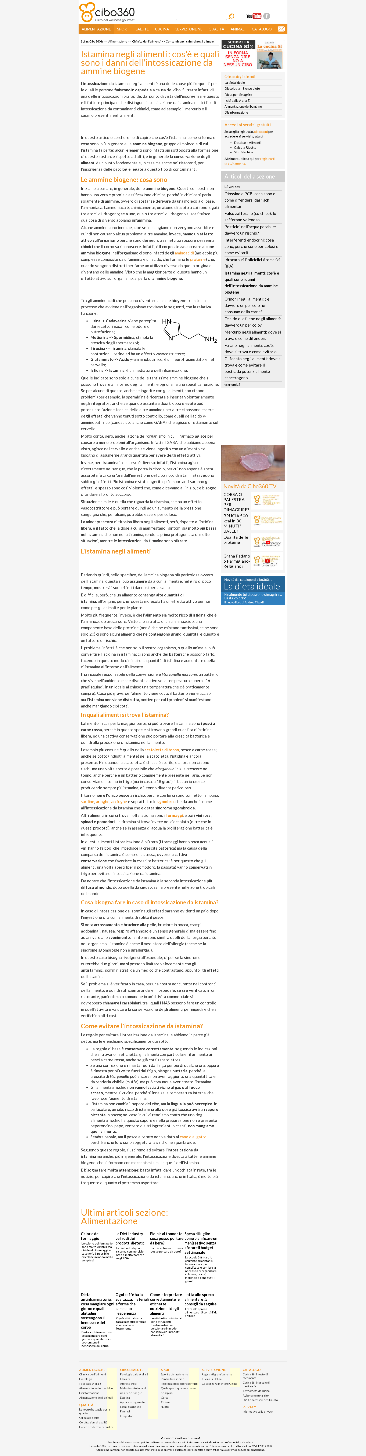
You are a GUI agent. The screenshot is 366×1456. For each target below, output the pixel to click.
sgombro (165, 801)
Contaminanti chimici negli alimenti (190, 41)
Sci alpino (167, 1393)
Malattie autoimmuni (133, 1388)
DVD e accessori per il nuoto (260, 1400)
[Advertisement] (253, 417)
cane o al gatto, (193, 1136)
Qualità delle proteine (235, 539)
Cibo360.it (96, 41)
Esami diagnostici (130, 1406)
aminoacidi (184, 252)
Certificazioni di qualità (93, 1422)
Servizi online (188, 29)
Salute (142, 29)
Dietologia (85, 1379)
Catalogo (262, 29)
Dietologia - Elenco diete (242, 88)
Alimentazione (96, 29)
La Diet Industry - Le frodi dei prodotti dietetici (130, 1238)
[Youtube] (254, 16)
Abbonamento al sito (256, 1395)
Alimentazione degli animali (96, 1397)
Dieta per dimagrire (238, 94)
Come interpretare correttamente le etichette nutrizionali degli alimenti (166, 1304)
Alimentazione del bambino (243, 106)
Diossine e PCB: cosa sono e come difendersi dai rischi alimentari (250, 200)
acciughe (119, 801)
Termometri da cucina (256, 1391)
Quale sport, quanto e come (178, 1388)
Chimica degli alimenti (146, 41)
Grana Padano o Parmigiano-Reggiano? (236, 561)
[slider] (248, 477)
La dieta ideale (235, 82)
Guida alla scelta (89, 1417)
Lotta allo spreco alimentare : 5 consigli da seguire (200, 1299)
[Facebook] (266, 16)
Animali (238, 29)
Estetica (125, 1397)
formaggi (174, 815)
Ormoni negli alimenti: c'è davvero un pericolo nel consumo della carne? (247, 305)
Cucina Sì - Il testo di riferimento (255, 1376)
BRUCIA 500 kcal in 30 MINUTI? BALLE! (235, 523)
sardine (87, 801)
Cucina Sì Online (212, 1379)
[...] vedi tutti (232, 186)
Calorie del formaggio (90, 1236)
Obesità (125, 1379)
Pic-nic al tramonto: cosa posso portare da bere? (166, 1238)
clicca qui (261, 131)
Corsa (164, 1397)
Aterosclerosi (128, 1383)
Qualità (216, 29)
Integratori (126, 1416)
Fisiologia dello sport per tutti (179, 1383)
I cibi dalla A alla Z (237, 100)
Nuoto (165, 1406)
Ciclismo (166, 1402)
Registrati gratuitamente (217, 1374)
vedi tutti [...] (232, 384)
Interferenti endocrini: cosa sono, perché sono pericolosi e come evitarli (251, 246)
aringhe (103, 801)
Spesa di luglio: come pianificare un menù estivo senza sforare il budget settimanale (200, 1243)
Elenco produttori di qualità (96, 1427)
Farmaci (125, 1411)
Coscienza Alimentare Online (219, 1383)
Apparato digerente (132, 1402)
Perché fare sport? (172, 1379)
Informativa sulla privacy (258, 1411)
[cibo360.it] (106, 21)
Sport (123, 29)
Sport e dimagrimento (174, 1374)
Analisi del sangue (131, 1393)
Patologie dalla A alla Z (134, 1374)
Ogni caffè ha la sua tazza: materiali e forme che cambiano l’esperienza (132, 1304)
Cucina (162, 29)
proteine (198, 259)
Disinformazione (236, 112)
